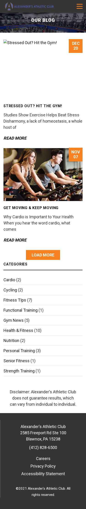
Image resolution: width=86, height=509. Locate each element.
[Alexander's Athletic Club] (28, 6)
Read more (14, 138)
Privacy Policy (43, 466)
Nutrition (11, 340)
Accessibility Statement (43, 473)
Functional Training (20, 310)
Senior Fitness (16, 360)
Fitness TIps (14, 300)
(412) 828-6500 (43, 447)
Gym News (13, 320)
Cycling (10, 290)
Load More (43, 255)
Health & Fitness (18, 330)
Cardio (9, 279)
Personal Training (19, 350)
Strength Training (19, 370)
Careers (43, 458)
